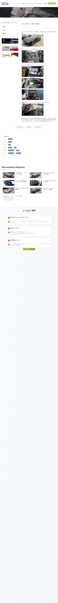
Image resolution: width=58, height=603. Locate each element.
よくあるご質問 (44, 3)
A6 (15, 147)
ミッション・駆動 (11, 150)
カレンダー (12, 234)
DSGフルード (18, 153)
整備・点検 (24, 3)
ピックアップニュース (18, 3)
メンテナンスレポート (30, 3)
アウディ (10, 147)
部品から (4, 33)
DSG (17, 150)
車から (4, 30)
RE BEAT (40, 3)
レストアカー (36, 3)
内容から (4, 26)
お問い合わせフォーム (14, 221)
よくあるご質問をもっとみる (29, 249)
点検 (9, 144)
